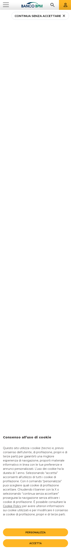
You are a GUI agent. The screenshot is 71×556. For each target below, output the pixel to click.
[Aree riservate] (65, 4)
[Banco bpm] (32, 5)
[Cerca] (52, 5)
